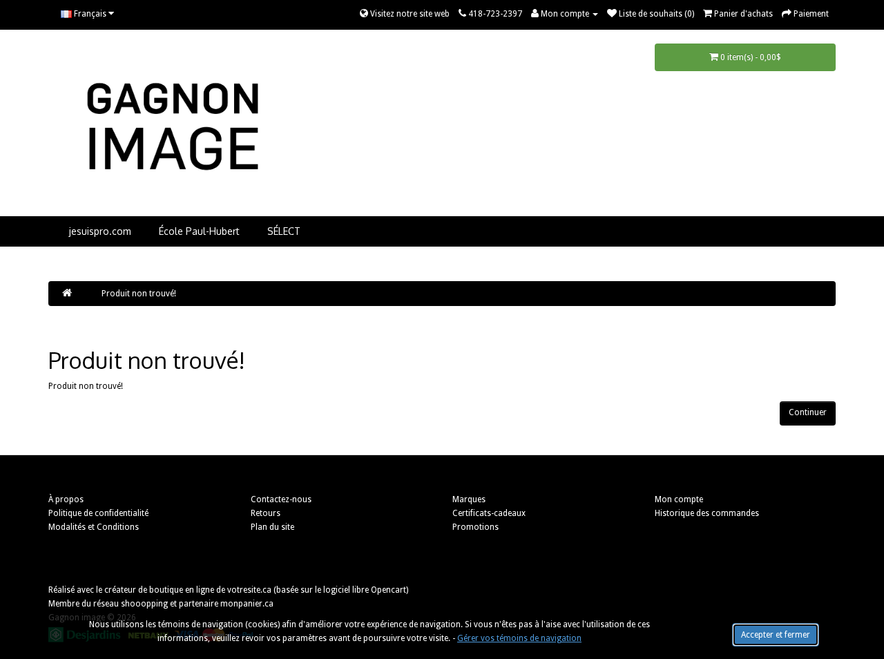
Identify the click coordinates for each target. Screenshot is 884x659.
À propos (66, 499)
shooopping (144, 604)
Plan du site (272, 527)
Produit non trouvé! (139, 293)
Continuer (808, 412)
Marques (469, 499)
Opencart (388, 590)
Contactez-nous (281, 499)
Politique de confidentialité (98, 513)
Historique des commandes (707, 513)
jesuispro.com (100, 231)
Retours (265, 513)
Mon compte (679, 499)
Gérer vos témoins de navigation (519, 638)
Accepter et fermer (775, 635)
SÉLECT (283, 231)
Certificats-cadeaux (489, 513)
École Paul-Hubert (199, 231)
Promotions (475, 527)
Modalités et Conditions (93, 527)
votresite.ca (249, 590)
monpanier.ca (246, 604)
